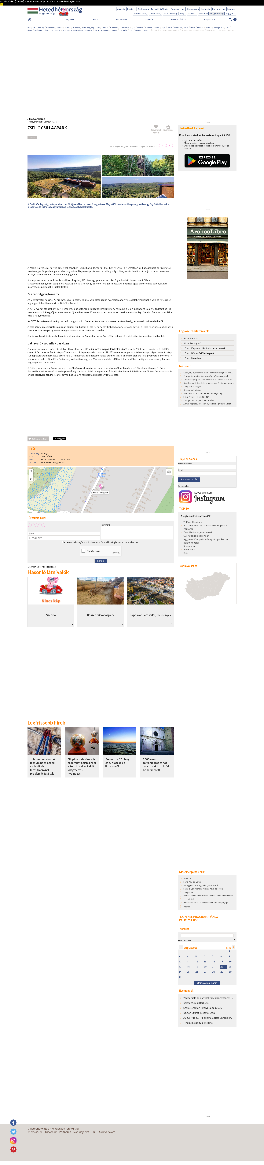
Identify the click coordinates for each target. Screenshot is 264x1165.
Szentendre (189, 546)
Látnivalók (121, 19)
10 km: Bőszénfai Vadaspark (198, 353)
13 (205, 961)
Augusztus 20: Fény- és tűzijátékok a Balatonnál (117, 763)
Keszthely (178, 28)
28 (213, 971)
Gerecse (148, 28)
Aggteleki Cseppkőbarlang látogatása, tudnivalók (206, 539)
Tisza (97, 30)
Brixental (187, 878)
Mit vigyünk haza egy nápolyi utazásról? (200, 885)
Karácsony (50, 28)
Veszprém (123, 30)
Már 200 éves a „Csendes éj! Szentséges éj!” (203, 393)
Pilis (51, 30)
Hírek (96, 19)
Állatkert (154, 30)
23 (230, 966)
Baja (185, 553)
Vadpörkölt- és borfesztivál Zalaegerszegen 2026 (209, 997)
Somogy (47, 121)
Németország (140, 13)
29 (221, 971)
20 (205, 966)
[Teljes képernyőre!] (31, 479)
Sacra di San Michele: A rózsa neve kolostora (203, 888)
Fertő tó (140, 28)
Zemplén (138, 30)
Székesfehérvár (77, 30)
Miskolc (208, 28)
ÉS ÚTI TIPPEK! (189, 920)
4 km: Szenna (190, 338)
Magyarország (217, 13)
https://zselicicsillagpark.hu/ (53, 462)
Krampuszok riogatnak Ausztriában (199, 400)
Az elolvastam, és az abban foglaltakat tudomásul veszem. (102, 542)
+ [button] (31, 470)
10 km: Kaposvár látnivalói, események (204, 348)
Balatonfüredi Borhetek (196, 1002)
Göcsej (157, 28)
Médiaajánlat (81, 1132)
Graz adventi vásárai (192, 390)
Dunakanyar (124, 28)
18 (188, 966)
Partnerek (65, 1132)
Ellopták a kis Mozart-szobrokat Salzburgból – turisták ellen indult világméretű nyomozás (82, 766)
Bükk (98, 28)
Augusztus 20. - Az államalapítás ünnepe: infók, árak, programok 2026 (221, 1017)
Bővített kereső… (185, 940)
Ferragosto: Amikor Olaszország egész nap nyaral (205, 376)
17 (180, 966)
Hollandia (205, 9)
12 (196, 961)
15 (221, 961)
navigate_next (234, 939)
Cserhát (105, 28)
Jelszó (180, 470)
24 (180, 971)
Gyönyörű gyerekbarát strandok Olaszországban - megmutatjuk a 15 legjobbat (218, 372)
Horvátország (218, 9)
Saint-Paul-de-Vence (192, 882)
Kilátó (230, 30)
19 (196, 966)
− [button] (31, 475)
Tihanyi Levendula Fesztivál (198, 1022)
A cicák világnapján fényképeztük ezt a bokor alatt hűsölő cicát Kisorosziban (217, 379)
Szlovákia (192, 13)
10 (180, 961)
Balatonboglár (191, 542)
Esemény (40, 28)
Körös (186, 28)
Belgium (131, 9)
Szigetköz (88, 30)
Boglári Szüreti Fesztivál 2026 (199, 1012)
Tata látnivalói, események (197, 532)
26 (196, 971)
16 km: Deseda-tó (192, 358)
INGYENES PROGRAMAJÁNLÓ (198, 916)
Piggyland (230, 13)
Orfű (227, 28)
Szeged (66, 30)
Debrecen (114, 28)
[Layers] (169, 472)
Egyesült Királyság (159, 9)
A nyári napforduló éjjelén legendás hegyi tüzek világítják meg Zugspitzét (215, 403)
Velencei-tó (105, 30)
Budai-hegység (88, 28)
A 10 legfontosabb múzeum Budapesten (205, 525)
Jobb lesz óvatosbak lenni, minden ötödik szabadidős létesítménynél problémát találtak (42, 766)
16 (230, 961)
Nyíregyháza (219, 28)
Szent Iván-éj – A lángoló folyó (197, 397)
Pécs (46, 30)
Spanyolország (171, 13)
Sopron (58, 30)
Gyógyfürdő (186, 30)
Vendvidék (189, 549)
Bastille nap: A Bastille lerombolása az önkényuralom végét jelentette (214, 383)
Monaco (231, 9)
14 (213, 961)
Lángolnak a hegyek (192, 386)
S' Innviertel (188, 899)
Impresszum (35, 1132)
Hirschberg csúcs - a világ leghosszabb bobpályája (205, 902)
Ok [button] (1, 4)
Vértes (114, 30)
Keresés (149, 19)
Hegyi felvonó (212, 30)
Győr (163, 28)
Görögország (192, 9)
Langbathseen (189, 892)
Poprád (186, 906)
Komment (105, 525)
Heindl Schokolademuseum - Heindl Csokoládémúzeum (208, 895)
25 (188, 971)
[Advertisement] (101, 238)
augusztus (190, 948)
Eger (133, 28)
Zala (131, 30)
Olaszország (155, 13)
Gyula (169, 28)
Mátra (192, 28)
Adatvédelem (107, 1132)
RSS (94, 1132)
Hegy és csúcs (198, 30)
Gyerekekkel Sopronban (196, 535)
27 (205, 971)
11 (188, 961)
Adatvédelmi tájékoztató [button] (68, 1)
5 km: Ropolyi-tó (192, 343)
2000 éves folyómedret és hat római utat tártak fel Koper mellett (156, 765)
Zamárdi (188, 529)
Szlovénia (203, 13)
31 (180, 976)
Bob (169, 30)
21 (213, 966)
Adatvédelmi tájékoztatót (78, 542)
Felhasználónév (185, 463)
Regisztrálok (183, 486)
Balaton (68, 28)
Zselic (146, 30)
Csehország (143, 9)
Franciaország (177, 9)
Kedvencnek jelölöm (40, 439)
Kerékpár (222, 30)
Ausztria (121, 9)
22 (221, 966)
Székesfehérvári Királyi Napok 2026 (202, 1007)
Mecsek (200, 28)
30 (230, 971)
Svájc (182, 13)
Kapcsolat (209, 19)
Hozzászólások (179, 19)
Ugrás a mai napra (207, 983)
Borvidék (176, 30)
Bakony (59, 28)
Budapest (31, 28)
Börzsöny (76, 28)
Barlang (163, 30)
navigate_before (181, 947)
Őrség (30, 30)
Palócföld (38, 30)
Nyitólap (70, 19)
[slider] (164, 145)
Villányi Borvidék (192, 522)
